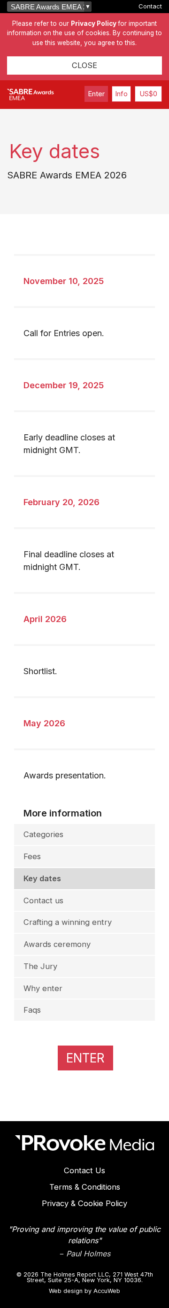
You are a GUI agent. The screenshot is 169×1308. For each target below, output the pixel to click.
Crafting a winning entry (67, 922)
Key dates (42, 878)
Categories (43, 834)
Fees (32, 856)
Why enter (42, 988)
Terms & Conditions (84, 1187)
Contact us (43, 900)
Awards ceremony (57, 944)
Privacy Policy (93, 23)
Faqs (32, 1010)
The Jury (40, 966)
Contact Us (84, 1170)
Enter (96, 93)
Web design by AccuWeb (84, 1291)
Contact (150, 6)
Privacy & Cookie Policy (84, 1203)
